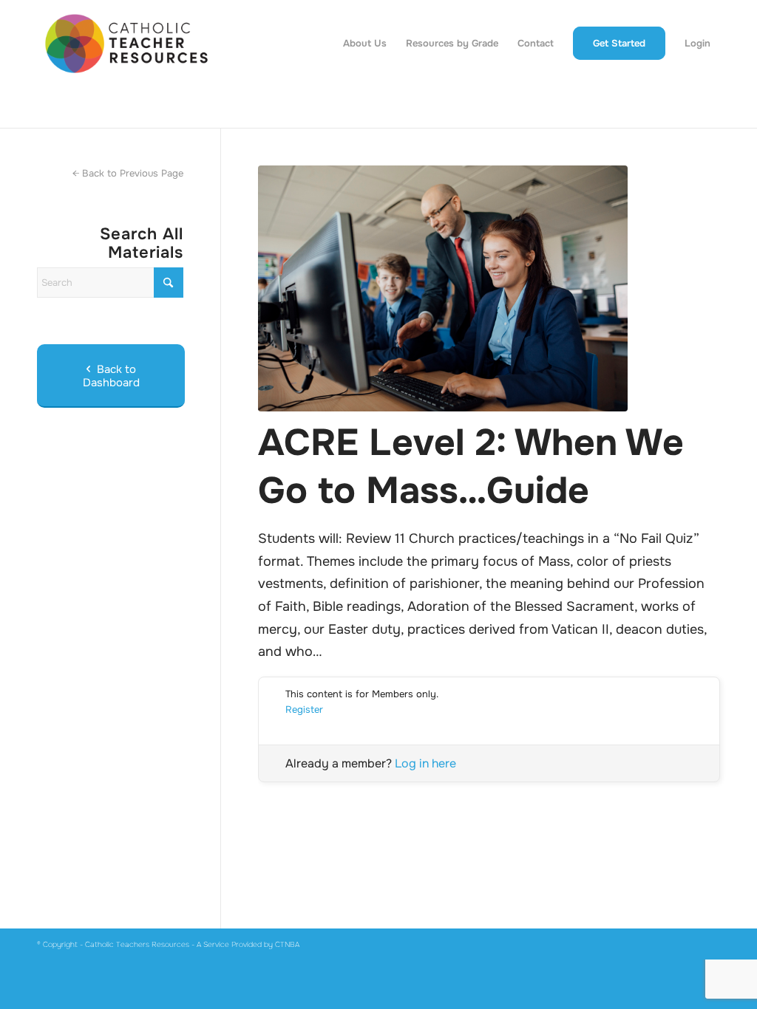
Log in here (425, 763)
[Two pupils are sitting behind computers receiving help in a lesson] (489, 288)
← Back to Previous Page (127, 173)
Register (304, 709)
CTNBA (287, 944)
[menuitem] (364, 43)
